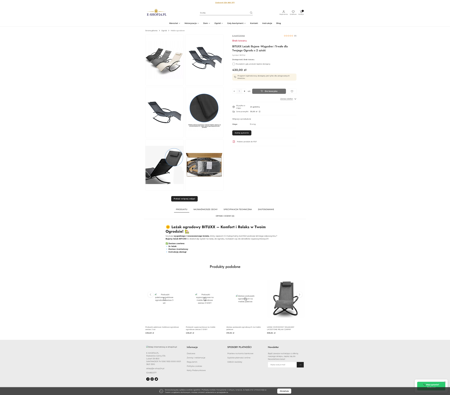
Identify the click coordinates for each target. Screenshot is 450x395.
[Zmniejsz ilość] (234, 91)
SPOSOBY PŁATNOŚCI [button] (239, 347)
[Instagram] (152, 379)
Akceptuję (284, 391)
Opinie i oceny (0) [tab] (225, 216)
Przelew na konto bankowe (240, 353)
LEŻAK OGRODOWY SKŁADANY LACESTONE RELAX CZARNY (240, 328)
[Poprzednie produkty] (150, 294)
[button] (174, 23)
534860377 (151, 373)
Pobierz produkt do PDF (247, 142)
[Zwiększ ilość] (244, 91)
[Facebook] (148, 379)
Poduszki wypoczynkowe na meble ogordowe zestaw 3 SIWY (160, 328)
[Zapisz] (300, 364)
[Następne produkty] (299, 294)
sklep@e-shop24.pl (155, 368)
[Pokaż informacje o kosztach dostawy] (259, 111)
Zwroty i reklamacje (196, 358)
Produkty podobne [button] (225, 266)
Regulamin (192, 362)
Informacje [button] (192, 347)
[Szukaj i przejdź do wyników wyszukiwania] (251, 13)
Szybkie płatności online (238, 358)
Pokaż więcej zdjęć (184, 199)
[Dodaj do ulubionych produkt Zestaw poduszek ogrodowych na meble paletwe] (221, 276)
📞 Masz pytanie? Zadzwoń (431, 386)
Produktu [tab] (181, 209)
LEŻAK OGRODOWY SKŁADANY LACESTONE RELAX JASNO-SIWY (281, 328)
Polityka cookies (194, 366)
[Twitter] (156, 379)
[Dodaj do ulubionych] (291, 91)
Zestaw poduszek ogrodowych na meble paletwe (203, 328)
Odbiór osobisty (234, 362)
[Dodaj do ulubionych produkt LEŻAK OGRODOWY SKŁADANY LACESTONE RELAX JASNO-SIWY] (302, 276)
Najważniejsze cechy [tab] (205, 209)
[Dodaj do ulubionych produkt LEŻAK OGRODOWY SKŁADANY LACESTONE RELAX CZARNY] (261, 276)
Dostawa (191, 353)
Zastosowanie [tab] (266, 209)
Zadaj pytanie (242, 133)
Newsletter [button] (273, 347)
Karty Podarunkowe (196, 370)
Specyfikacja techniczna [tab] (238, 209)
